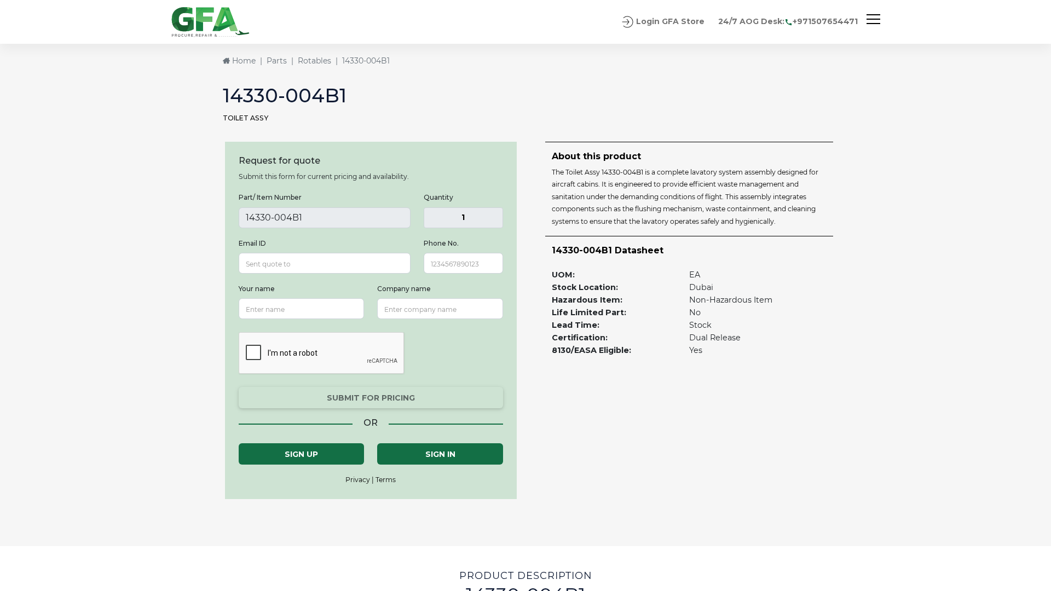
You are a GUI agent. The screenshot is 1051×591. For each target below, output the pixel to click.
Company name (404, 289)
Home (243, 61)
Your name (257, 289)
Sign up (301, 454)
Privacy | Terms (370, 480)
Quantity (438, 197)
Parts (277, 61)
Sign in (440, 454)
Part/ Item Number (270, 197)
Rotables (314, 61)
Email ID (252, 243)
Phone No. (441, 243)
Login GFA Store (669, 21)
